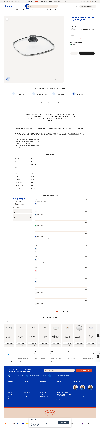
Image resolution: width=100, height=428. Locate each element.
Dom (9, 396)
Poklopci (33, 173)
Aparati (9, 388)
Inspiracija (81, 9)
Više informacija (38, 424)
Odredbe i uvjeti (43, 392)
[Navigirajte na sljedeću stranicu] (67, 311)
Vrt (8, 390)
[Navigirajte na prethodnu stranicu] (55, 311)
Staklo (32, 167)
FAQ (57, 390)
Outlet (9, 398)
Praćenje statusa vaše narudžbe (63, 397)
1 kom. (32, 170)
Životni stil (10, 394)
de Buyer (26, 396)
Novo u (88, 9)
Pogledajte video (58, 79)
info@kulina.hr (77, 395)
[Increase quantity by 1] (76, 53)
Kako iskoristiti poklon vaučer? (63, 401)
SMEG (25, 388)
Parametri (43, 102)
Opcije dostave (43, 390)
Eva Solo (26, 398)
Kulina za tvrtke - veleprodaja (62, 392)
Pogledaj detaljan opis (75, 31)
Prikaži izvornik (40, 203)
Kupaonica (10, 392)
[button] (9, 343)
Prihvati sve (63, 422)
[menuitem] (5, 10)
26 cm (73, 37)
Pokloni (94, 9)
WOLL (32, 179)
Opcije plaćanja (43, 388)
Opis (37, 102)
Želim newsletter (84, 370)
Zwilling (25, 394)
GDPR (41, 394)
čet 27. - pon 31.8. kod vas (76, 42)
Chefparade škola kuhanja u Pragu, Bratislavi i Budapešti (63, 395)
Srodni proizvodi (60, 102)
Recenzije (50, 102)
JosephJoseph (27, 392)
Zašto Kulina (59, 399)
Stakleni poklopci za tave (36, 158)
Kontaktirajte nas (44, 396)
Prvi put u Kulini (59, 388)
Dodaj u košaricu (86, 53)
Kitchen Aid (26, 390)
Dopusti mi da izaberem (35, 425)
